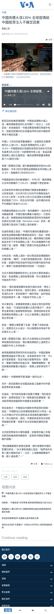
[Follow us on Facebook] (4, 557)
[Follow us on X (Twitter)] (11, 557)
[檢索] (45, 610)
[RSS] (30, 557)
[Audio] (20, 610)
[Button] (48, 40)
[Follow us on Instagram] (24, 557)
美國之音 (11, 95)
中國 (4, 12)
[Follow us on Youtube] (17, 557)
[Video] (33, 610)
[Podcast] (37, 557)
